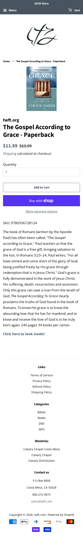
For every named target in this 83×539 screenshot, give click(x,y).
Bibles (41, 412)
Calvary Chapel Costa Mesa (41, 449)
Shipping (9, 153)
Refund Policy (41, 386)
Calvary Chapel (41, 455)
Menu (12, 10)
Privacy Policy (42, 381)
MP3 (42, 429)
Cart (77, 10)
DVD (41, 423)
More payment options (41, 211)
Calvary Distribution (41, 461)
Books (42, 418)
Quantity (10, 164)
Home (6, 61)
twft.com (40, 515)
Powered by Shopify (61, 515)
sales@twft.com (41, 501)
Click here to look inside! (24, 334)
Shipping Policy (41, 392)
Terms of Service (41, 375)
